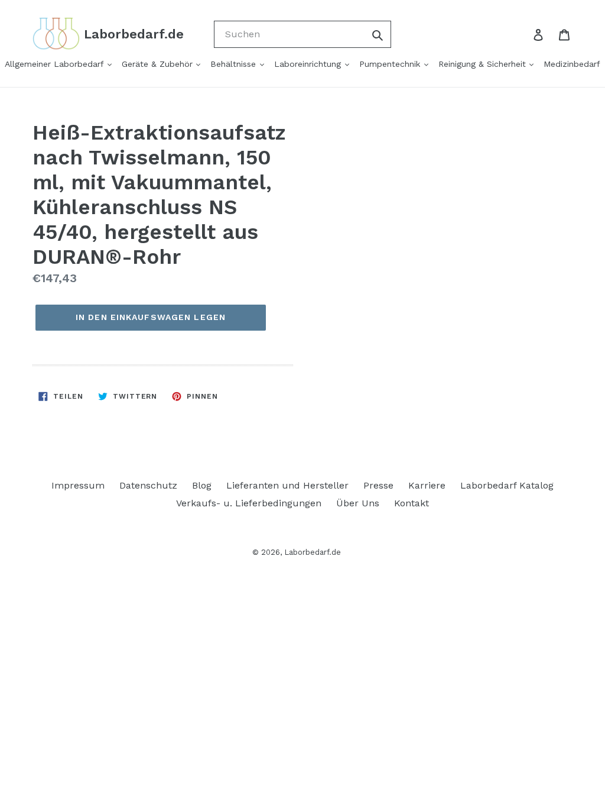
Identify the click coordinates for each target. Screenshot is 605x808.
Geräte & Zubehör (159, 64)
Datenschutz (148, 485)
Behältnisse (234, 64)
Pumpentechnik (391, 64)
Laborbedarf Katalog (507, 485)
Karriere (426, 485)
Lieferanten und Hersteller (287, 485)
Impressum (78, 485)
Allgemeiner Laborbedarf (55, 64)
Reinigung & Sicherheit (483, 64)
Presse (378, 485)
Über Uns (357, 503)
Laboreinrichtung (309, 64)
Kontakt (411, 503)
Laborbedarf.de (312, 552)
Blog (202, 485)
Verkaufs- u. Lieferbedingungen (248, 503)
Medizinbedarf (572, 64)
